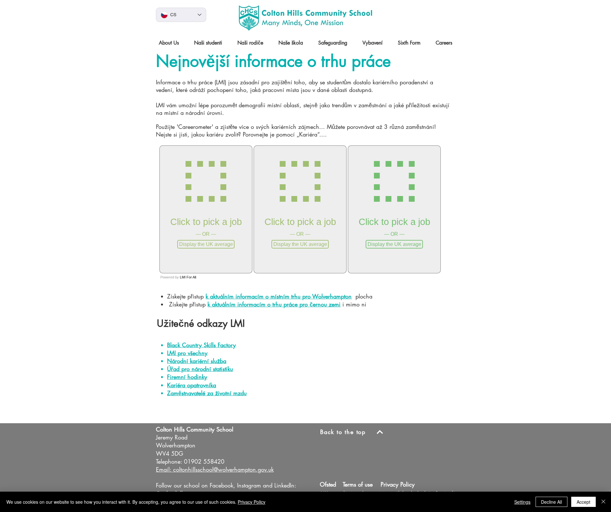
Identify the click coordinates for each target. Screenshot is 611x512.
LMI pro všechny (187, 353)
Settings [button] (522, 502)
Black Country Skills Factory (201, 345)
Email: (163, 469)
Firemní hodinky (187, 377)
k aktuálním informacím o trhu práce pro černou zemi (274, 304)
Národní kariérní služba (196, 361)
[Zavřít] (603, 502)
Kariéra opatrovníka (191, 385)
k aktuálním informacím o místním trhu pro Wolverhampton (279, 296)
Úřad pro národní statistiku (200, 369)
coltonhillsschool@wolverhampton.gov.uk (223, 469)
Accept (583, 502)
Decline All (551, 502)
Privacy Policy (251, 502)
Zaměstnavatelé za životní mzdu (207, 393)
